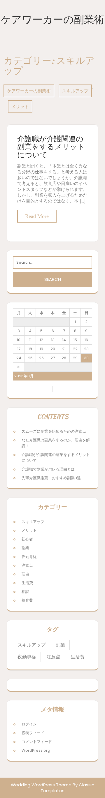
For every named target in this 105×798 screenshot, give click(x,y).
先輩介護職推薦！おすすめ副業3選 (51, 478)
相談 (25, 591)
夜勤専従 (29, 556)
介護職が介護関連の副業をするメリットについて (51, 146)
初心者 (27, 539)
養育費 (27, 600)
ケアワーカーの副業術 (52, 19)
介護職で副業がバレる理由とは (48, 469)
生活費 (27, 583)
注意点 (27, 565)
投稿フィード (33, 733)
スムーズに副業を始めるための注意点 (54, 431)
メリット (20, 106)
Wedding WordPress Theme (41, 785)
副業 (25, 548)
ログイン (29, 724)
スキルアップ (75, 91)
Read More (37, 216)
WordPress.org (36, 750)
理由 (25, 574)
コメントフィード (37, 741)
